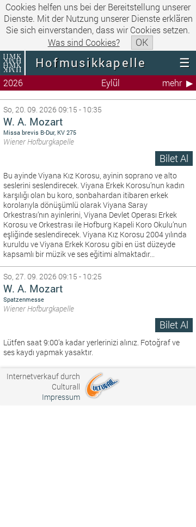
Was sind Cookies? (84, 42)
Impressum (61, 397)
